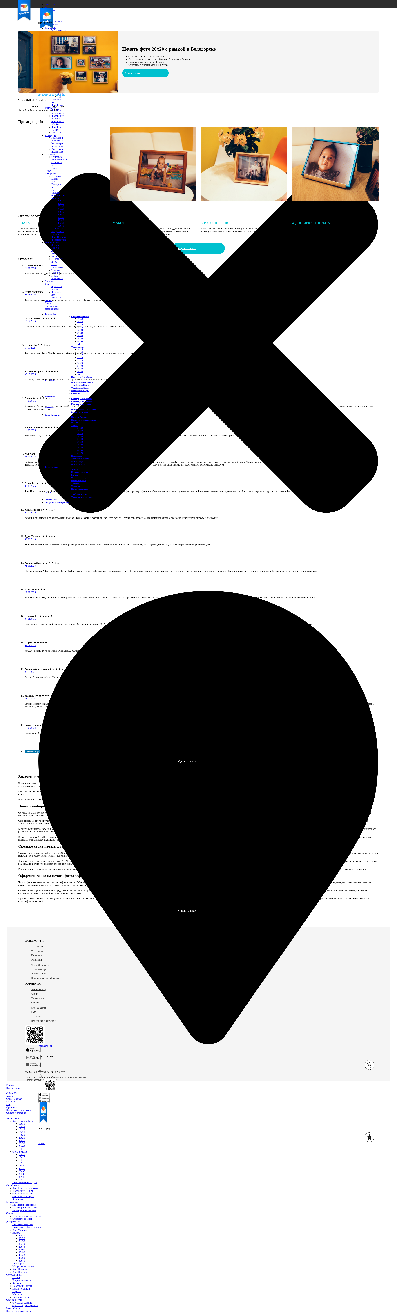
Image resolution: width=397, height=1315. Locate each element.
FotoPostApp (39, 1071)
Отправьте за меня (79, 412)
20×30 (80, 366)
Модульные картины (80, 458)
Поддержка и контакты (43, 1021)
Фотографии (37, 946)
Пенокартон (76, 456)
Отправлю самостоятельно (83, 409)
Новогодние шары (79, 478)
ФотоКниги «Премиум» (57, 111)
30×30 (80, 369)
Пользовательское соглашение (41, 1080)
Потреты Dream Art (80, 417)
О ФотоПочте (38, 989)
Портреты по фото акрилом (83, 420)
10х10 (80, 319)
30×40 (61, 94)
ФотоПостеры (19, 1269)
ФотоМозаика (77, 423)
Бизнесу (35, 1002)
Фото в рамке (77, 347)
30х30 (61, 206)
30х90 (61, 217)
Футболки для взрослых (82, 497)
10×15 (22, 1157)
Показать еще (32, 752)
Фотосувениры (39, 969)
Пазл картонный (57, 266)
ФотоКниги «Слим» (57, 117)
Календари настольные (81, 401)
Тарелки (55, 270)
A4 (59, 96)
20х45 (61, 211)
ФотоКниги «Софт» (80, 390)
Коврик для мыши (79, 472)
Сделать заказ (132, 73)
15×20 (80, 360)
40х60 (80, 450)
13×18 (80, 355)
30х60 (61, 214)
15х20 (80, 330)
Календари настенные (81, 404)
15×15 (80, 357)
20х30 (61, 203)
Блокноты (75, 393)
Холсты (74, 425)
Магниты (75, 486)
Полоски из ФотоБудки (81, 377)
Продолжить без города (51, 94)
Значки (55, 245)
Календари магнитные (81, 398)
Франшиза (36, 1016)
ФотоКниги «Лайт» (57, 123)
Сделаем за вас (39, 998)
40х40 (61, 220)
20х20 (80, 333)
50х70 (80, 453)
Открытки (36, 959)
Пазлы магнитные (57, 277)
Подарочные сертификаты (45, 978)
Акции (34, 994)
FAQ (33, 1012)
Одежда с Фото (39, 973)
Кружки (55, 256)
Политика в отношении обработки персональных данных (55, 1077)
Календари (36, 955)
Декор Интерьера (40, 965)
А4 (78, 344)
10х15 (80, 321)
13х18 (80, 324)
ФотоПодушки (59, 239)
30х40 (61, 209)
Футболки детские (56, 287)
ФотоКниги (37, 951)
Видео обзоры (38, 1007)
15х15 (22, 1132)
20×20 (80, 363)
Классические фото (80, 316)
